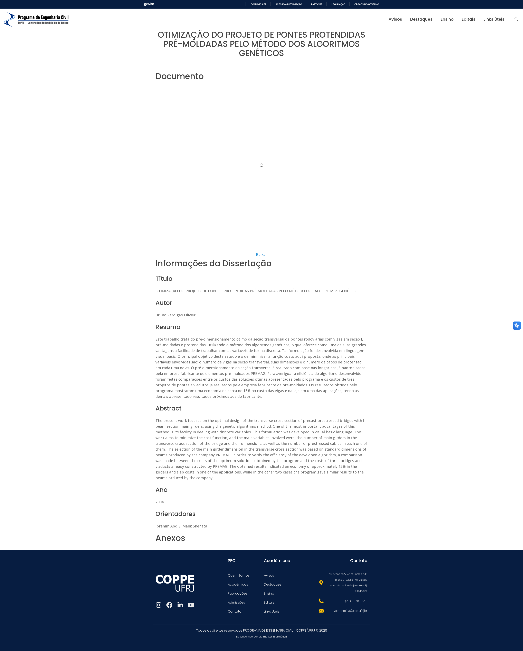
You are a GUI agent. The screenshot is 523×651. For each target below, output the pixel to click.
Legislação (338, 4)
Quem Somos (238, 575)
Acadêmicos (238, 584)
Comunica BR (258, 4)
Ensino (269, 593)
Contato (234, 611)
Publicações (237, 593)
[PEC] (36, 19)
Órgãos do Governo (366, 4)
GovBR (149, 4)
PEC (232, 560)
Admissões (236, 602)
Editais (269, 602)
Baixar (261, 254)
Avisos (269, 575)
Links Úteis (271, 611)
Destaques (272, 584)
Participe (316, 4)
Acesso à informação (289, 4)
